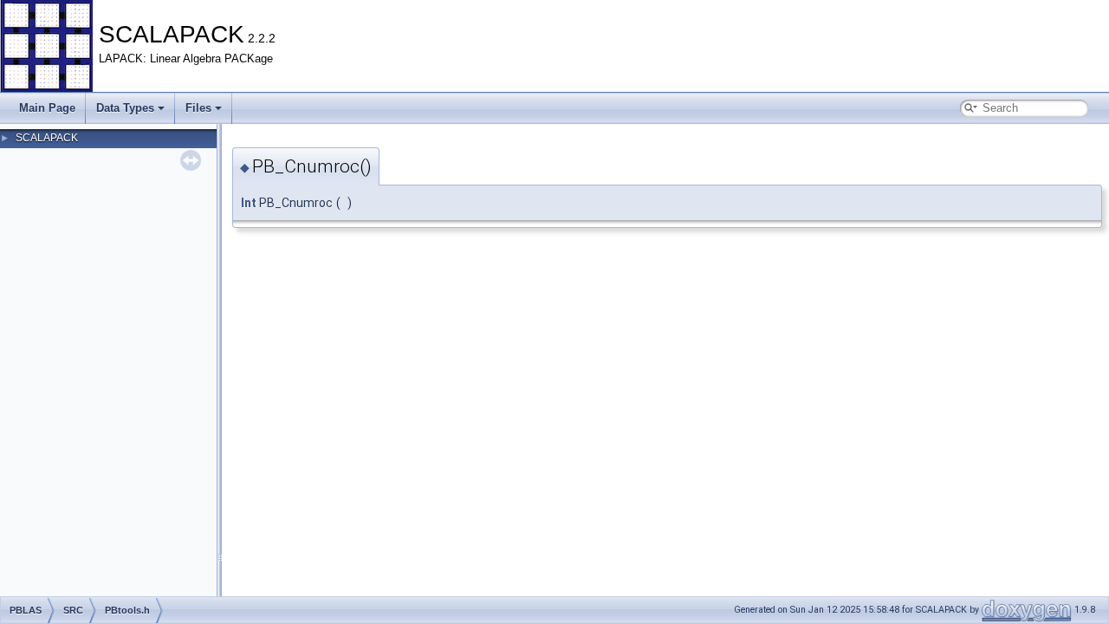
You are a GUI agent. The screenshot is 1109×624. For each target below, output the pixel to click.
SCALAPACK (47, 138)
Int (248, 203)
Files (198, 107)
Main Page (47, 107)
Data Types (125, 107)
